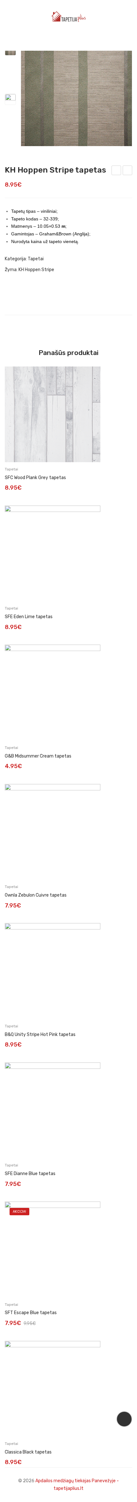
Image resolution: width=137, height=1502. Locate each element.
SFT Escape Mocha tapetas (116, 171)
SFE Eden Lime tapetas (29, 616)
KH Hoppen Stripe (36, 269)
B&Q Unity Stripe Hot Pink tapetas (40, 1034)
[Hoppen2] (10, 99)
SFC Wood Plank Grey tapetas (35, 477)
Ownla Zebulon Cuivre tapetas (36, 895)
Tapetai (36, 259)
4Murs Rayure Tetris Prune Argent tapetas (127, 171)
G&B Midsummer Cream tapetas (38, 756)
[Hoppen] (76, 90)
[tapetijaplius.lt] (68, 16)
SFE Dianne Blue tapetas (30, 1173)
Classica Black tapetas (28, 1452)
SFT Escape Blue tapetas (31, 1312)
